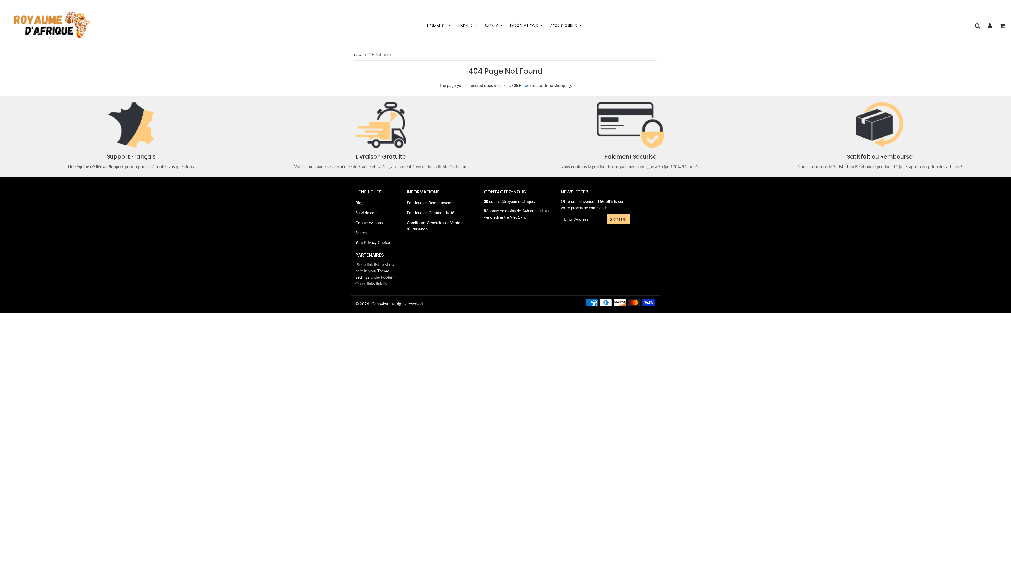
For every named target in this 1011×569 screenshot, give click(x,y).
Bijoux (491, 26)
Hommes (435, 26)
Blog (359, 202)
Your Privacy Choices (373, 242)
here (526, 85)
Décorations (524, 26)
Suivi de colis (366, 212)
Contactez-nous (369, 222)
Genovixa (379, 303)
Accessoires (563, 26)
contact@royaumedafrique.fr (513, 201)
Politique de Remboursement (432, 202)
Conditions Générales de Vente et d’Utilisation (436, 225)
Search (361, 232)
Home (358, 55)
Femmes (464, 26)
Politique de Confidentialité (430, 212)
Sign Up (618, 219)
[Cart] (1002, 25)
